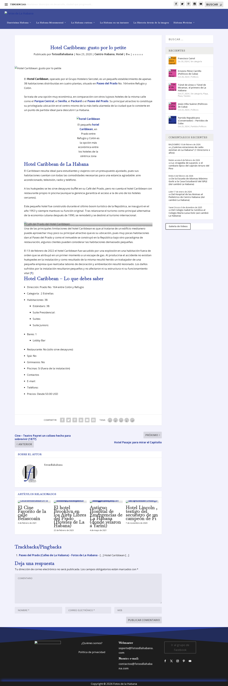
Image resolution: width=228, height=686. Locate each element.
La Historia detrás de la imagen (151, 22)
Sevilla (62, 101)
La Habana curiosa (81, 22)
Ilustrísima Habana (18, 22)
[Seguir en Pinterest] (183, 660)
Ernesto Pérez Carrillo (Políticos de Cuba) (189, 72)
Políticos (194, 77)
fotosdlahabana (62, 54)
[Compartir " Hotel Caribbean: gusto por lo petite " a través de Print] (93, 420)
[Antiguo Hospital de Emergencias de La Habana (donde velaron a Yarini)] (106, 502)
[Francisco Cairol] (172, 60)
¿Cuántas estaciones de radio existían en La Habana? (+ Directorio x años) (189, 150)
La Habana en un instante (114, 22)
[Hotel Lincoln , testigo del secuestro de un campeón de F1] (142, 502)
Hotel (119, 54)
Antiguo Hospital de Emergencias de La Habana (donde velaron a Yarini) (106, 516)
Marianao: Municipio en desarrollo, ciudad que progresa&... (60, 4)
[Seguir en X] (171, 660)
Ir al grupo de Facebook (180, 647)
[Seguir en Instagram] (177, 660)
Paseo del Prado (107, 83)
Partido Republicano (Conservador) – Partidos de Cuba (193, 120)
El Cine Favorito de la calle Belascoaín (32, 512)
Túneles (186, 96)
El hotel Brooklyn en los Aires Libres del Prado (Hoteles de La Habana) (70, 516)
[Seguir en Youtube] (190, 660)
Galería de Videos (178, 226)
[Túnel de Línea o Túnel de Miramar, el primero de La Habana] (172, 87)
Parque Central (44, 101)
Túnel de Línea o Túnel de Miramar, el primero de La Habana (192, 87)
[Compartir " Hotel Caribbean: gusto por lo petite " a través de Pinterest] (75, 420)
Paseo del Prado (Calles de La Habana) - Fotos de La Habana (58, 555)
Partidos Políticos (198, 126)
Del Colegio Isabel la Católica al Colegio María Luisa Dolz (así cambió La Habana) (188, 212)
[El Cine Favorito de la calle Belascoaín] (34, 502)
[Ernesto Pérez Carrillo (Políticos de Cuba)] (172, 73)
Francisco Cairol (186, 58)
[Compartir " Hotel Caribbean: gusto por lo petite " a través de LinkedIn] (81, 420)
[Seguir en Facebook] (165, 660)
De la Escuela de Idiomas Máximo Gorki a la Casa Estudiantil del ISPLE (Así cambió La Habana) (188, 181)
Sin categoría (196, 61)
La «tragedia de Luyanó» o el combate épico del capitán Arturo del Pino (189, 165)
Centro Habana (104, 54)
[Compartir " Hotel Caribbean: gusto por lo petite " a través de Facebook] (62, 420)
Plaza (180, 96)
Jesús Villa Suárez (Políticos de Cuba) (192, 105)
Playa (205, 93)
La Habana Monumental (49, 22)
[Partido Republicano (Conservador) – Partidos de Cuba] (172, 120)
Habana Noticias (183, 22)
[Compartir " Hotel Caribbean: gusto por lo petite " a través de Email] (87, 420)
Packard (76, 101)
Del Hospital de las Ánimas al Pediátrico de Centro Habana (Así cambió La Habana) (187, 197)
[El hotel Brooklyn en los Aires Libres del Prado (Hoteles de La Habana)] (70, 502)
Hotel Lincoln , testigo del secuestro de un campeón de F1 (142, 512)
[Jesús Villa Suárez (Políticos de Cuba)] (172, 106)
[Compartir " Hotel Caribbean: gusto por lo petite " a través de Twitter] (68, 420)
